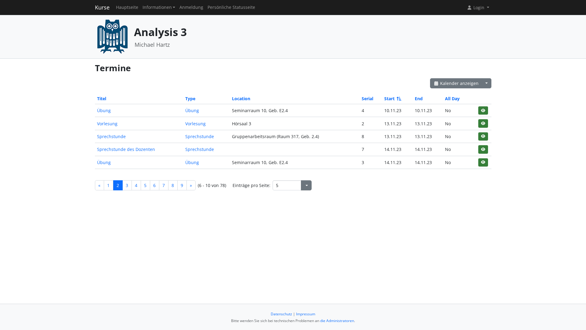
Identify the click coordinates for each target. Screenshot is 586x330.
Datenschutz (281, 314)
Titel (101, 98)
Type (190, 98)
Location (241, 98)
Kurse (102, 7)
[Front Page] (112, 36)
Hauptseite (127, 7)
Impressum (305, 314)
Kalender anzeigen (459, 83)
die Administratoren (337, 320)
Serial (367, 98)
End (419, 98)
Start (389, 98)
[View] (483, 110)
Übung (104, 110)
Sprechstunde (111, 136)
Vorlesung (107, 124)
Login (479, 7)
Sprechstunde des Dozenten (126, 149)
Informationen (157, 7)
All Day (452, 98)
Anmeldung (191, 7)
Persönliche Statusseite (231, 7)
